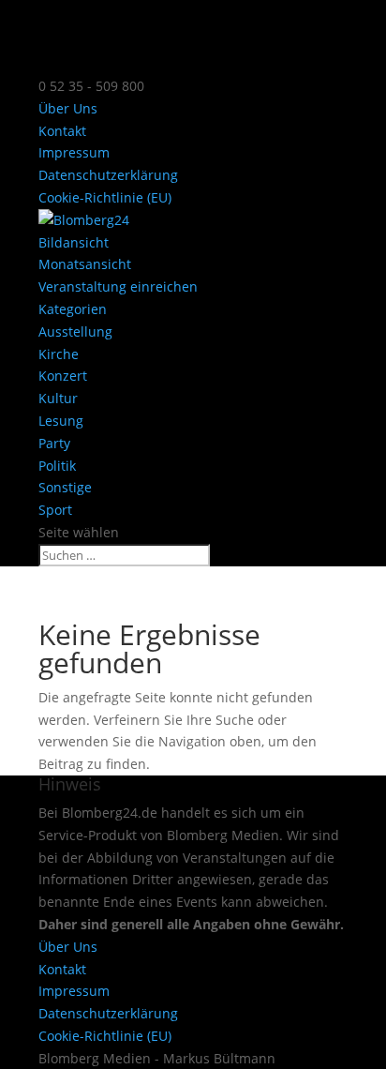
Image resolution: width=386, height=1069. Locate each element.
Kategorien (72, 309)
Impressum (74, 152)
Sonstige (65, 487)
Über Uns (67, 108)
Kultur (58, 398)
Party (54, 443)
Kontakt (62, 131)
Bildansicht (73, 242)
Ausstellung (75, 331)
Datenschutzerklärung (108, 175)
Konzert (62, 375)
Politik (57, 465)
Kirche (58, 354)
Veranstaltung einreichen (118, 286)
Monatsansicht (84, 264)
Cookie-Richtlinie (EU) (104, 197)
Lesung (60, 420)
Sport (55, 510)
